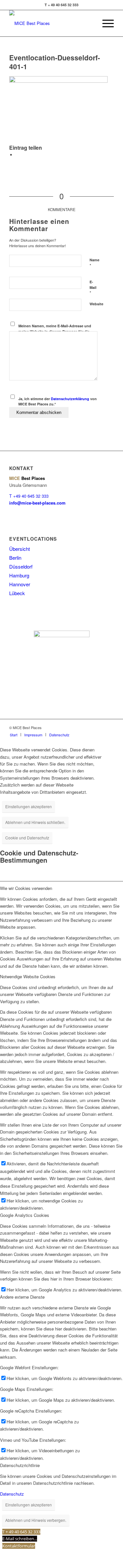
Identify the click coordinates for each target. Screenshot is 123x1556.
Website (96, 303)
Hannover (19, 584)
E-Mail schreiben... (19, 1539)
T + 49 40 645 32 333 (21, 1532)
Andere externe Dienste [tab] (22, 1297)
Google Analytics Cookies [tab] (24, 1215)
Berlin (15, 557)
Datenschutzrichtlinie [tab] (20, 1465)
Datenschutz (12, 1494)
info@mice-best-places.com (37, 503)
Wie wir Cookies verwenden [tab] (26, 888)
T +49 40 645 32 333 (29, 496)
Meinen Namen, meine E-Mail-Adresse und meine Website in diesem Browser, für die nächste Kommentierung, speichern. (54, 331)
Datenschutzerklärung (70, 398)
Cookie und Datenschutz (27, 837)
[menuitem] (14, 734)
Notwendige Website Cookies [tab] (27, 976)
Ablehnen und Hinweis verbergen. (35, 1520)
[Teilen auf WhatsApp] (17, 155)
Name (94, 263)
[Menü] (105, 23)
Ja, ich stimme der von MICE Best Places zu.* (57, 401)
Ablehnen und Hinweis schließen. (35, 822)
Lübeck (17, 593)
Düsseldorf (20, 566)
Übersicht (19, 548)
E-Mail (93, 287)
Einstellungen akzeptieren (28, 806)
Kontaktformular (18, 1546)
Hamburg (19, 575)
